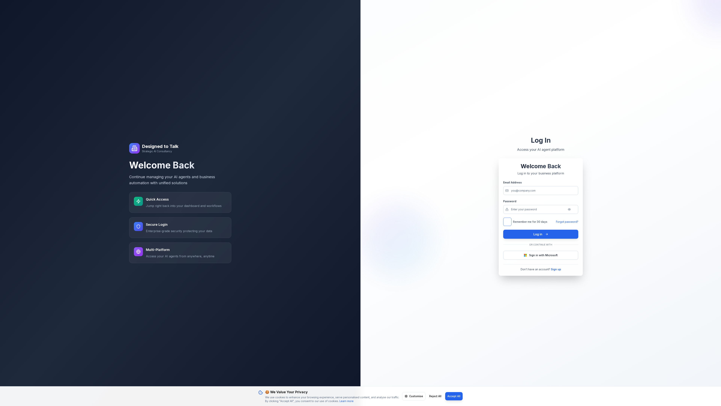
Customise (416, 396)
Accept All (453, 396)
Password (509, 201)
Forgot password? (567, 221)
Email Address (512, 182)
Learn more (346, 401)
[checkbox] (507, 222)
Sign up (556, 269)
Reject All (435, 396)
